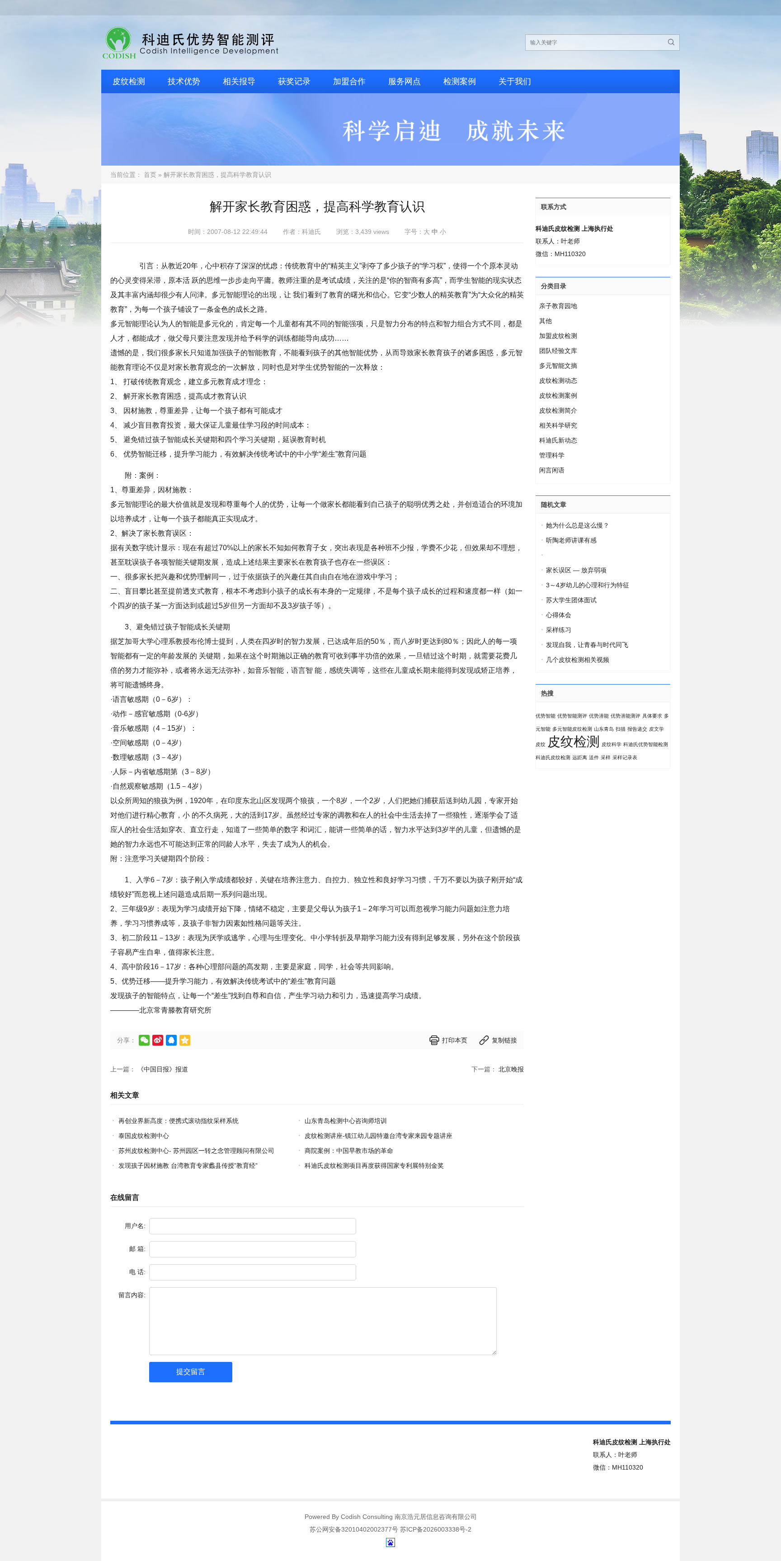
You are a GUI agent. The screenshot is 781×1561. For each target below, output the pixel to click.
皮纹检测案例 (558, 395)
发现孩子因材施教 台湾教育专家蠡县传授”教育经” (188, 1165)
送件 (594, 757)
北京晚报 (511, 1069)
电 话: (137, 1271)
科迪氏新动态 (558, 440)
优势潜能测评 (625, 716)
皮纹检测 (129, 81)
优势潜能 (599, 716)
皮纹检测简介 (558, 410)
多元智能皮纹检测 (572, 729)
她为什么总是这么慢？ (577, 525)
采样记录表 (624, 757)
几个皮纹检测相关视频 (577, 659)
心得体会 (558, 615)
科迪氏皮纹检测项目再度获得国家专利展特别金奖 (374, 1165)
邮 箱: (137, 1248)
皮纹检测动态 (558, 380)
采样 (606, 757)
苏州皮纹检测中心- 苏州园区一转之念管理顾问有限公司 (196, 1150)
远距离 (579, 757)
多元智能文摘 (558, 365)
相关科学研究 (558, 425)
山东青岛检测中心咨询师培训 (346, 1120)
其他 (545, 320)
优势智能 (545, 716)
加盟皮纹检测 (558, 335)
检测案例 (459, 81)
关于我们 (515, 81)
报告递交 (637, 729)
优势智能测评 (572, 716)
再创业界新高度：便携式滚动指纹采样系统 (178, 1120)
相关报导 (239, 81)
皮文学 (656, 729)
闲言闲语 (552, 470)
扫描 (621, 729)
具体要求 (652, 716)
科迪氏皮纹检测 (553, 757)
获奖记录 (294, 81)
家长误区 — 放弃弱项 (576, 570)
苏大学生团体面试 (571, 600)
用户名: (135, 1225)
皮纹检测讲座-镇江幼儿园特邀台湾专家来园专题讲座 (378, 1135)
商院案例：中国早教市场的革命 (349, 1150)
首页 (150, 174)
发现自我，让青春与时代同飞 (587, 644)
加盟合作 (349, 81)
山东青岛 (604, 729)
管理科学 (552, 455)
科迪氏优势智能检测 (645, 744)
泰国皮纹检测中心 (143, 1135)
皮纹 (541, 744)
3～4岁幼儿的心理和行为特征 (587, 585)
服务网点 (404, 81)
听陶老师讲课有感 (571, 540)
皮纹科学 (611, 744)
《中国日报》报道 (162, 1069)
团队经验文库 (558, 350)
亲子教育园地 (558, 305)
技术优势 (184, 81)
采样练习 (558, 629)
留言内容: (132, 1295)
